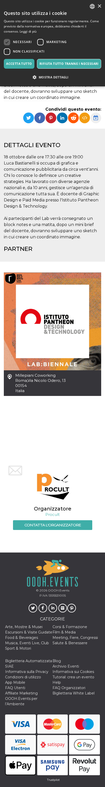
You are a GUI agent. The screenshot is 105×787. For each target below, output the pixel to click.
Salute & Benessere (69, 643)
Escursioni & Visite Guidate (28, 632)
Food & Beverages (21, 637)
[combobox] (92, 6)
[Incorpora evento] (84, 118)
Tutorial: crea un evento (73, 677)
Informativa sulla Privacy (26, 671)
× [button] (99, 6)
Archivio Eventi (65, 666)
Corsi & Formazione (69, 627)
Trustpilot (53, 780)
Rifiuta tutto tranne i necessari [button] (69, 64)
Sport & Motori (18, 648)
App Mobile (15, 682)
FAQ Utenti (15, 688)
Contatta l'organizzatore (52, 525)
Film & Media (64, 632)
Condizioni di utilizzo (23, 677)
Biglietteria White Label (73, 693)
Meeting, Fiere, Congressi (75, 637)
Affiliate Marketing (21, 693)
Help (56, 682)
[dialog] (52, 43)
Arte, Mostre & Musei (24, 627)
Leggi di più (28, 31)
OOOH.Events (58, 590)
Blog (56, 661)
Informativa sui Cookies (73, 671)
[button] (52, 77)
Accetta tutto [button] (19, 64)
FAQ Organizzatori (68, 688)
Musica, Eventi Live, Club (27, 643)
